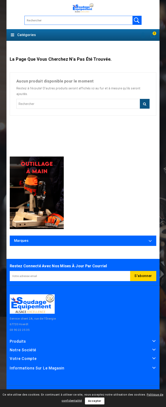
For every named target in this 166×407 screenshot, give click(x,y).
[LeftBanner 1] (37, 193)
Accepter (94, 400)
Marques (21, 241)
